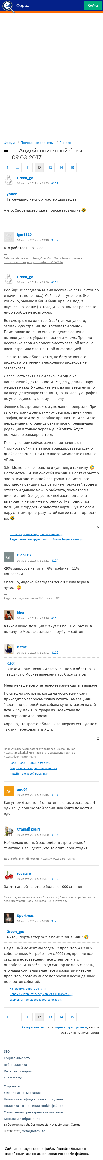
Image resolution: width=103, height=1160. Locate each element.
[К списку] (14, 151)
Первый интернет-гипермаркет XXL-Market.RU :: (42, 994)
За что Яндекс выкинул (67, 539)
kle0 (20, 612)
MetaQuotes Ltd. (34, 1131)
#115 (55, 618)
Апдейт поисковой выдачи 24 (29, 773)
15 (72, 167)
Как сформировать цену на (28, 988)
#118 (55, 834)
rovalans (24, 873)
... (17, 167)
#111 (55, 183)
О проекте (12, 1086)
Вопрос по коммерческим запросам (34, 768)
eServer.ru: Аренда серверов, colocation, (36, 999)
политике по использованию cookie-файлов (52, 1153)
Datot (22, 646)
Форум (9, 142)
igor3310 (24, 234)
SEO (7, 1051)
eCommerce (13, 1078)
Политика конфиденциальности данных (35, 1099)
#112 (55, 240)
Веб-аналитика (15, 1064)
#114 (55, 560)
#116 (55, 652)
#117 (55, 794)
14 (61, 167)
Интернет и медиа (18, 1071)
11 (28, 167)
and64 (22, 789)
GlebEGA (24, 554)
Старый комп (28, 829)
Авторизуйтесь (34, 1027)
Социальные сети (17, 1058)
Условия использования (22, 1092)
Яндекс (65, 142)
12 (39, 167)
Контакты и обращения (22, 1118)
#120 (55, 921)
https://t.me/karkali (16, 752)
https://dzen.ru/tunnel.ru (20, 756)
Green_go (25, 177)
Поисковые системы (37, 142)
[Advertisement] (51, 25)
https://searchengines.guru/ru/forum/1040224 (33, 262)
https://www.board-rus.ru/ (58, 858)
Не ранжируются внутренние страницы (36, 534)
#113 (55, 282)
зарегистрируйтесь (70, 1027)
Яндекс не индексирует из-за (29, 539)
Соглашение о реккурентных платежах (34, 1112)
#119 (55, 878)
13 (50, 167)
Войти (93, 6)
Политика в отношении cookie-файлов (33, 1105)
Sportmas (25, 915)
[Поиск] (79, 7)
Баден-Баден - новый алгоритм (30, 763)
